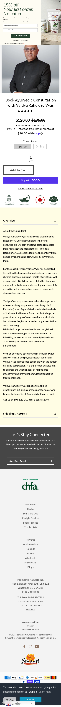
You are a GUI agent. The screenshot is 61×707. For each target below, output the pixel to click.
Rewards (30, 539)
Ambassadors (30, 544)
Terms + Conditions (30, 622)
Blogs (30, 567)
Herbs (30, 508)
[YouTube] (37, 646)
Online (40, 146)
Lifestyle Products (30, 518)
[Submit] (50, 461)
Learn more (45, 691)
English (16, 703)
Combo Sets (30, 527)
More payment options (30, 188)
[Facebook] (24, 646)
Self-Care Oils (30, 513)
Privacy (30, 626)
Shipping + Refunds (30, 629)
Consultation (30, 141)
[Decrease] (25, 157)
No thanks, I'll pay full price (20, 40)
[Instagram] (31, 646)
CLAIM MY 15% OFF (20, 36)
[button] (25, 111)
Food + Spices (30, 522)
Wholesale (30, 557)
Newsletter (30, 562)
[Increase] (36, 157)
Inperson (22, 146)
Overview (9, 220)
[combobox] (5, 30)
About (30, 553)
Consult (30, 548)
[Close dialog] (59, 1)
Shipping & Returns (15, 413)
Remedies (30, 504)
